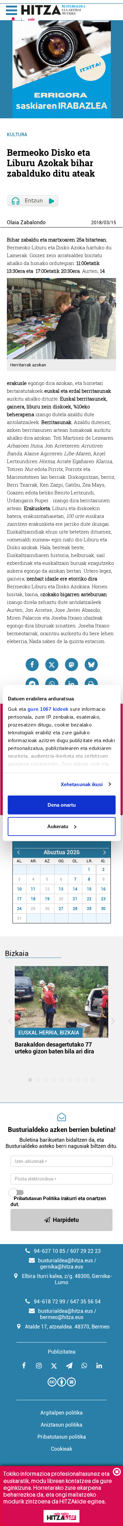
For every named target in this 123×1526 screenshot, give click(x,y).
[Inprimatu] (91, 684)
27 (23, 869)
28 (37, 869)
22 (89, 899)
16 (103, 889)
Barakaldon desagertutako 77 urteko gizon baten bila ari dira (54, 1048)
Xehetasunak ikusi (82, 784)
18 (33, 899)
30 (65, 869)
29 (51, 869)
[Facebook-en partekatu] (32, 664)
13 (61, 889)
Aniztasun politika (61, 1425)
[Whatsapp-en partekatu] (51, 684)
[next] (105, 852)
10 (19, 889)
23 (103, 899)
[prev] (18, 852)
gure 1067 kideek (47, 709)
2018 (96, 222)
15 (113, 222)
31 (79, 869)
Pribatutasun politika (61, 1437)
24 (19, 908)
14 (75, 889)
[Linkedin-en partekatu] (71, 684)
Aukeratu (57, 826)
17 (19, 899)
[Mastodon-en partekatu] (71, 664)
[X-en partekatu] (51, 664)
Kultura (17, 134)
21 (75, 899)
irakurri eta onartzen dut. (58, 1201)
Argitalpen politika (61, 1413)
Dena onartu (62, 805)
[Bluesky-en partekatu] (91, 664)
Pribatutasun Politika (37, 1198)
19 (47, 899)
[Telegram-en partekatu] (32, 684)
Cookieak (61, 1449)
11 (33, 889)
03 (106, 222)
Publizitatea (61, 1352)
